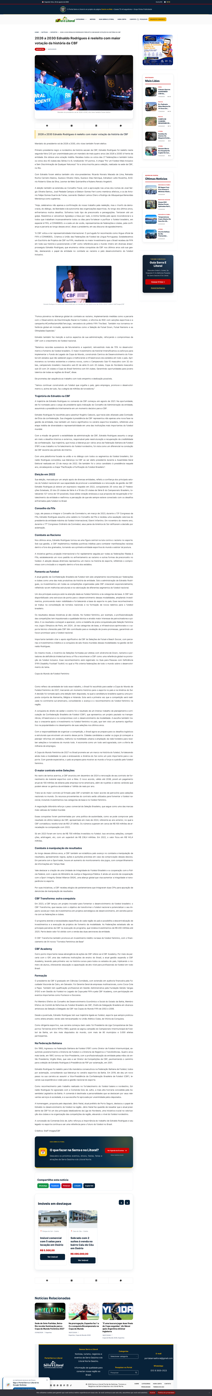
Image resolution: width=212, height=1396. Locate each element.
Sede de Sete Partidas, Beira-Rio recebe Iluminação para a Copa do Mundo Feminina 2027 (49, 1326)
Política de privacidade (166, 1392)
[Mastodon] (64, 1385)
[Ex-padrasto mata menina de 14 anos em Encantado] (151, 106)
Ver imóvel (52, 1257)
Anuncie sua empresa (158, 288)
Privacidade (145, 1387)
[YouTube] (54, 1385)
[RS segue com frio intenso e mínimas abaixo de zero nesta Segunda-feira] (151, 189)
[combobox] (121, 1372)
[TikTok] (71, 1385)
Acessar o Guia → (158, 282)
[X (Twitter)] (71, 125)
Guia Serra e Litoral (106, 19)
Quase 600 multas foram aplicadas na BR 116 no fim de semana (164, 206)
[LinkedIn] (96, 125)
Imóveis (92, 19)
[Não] (209, 1393)
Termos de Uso (158, 1387)
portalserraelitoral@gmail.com (159, 1358)
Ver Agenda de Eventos (117, 1150)
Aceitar (152, 1392)
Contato (133, 19)
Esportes (40, 49)
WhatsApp (43, 1186)
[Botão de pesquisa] (136, 1372)
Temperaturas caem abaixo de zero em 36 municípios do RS (164, 221)
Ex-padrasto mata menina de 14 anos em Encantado (164, 107)
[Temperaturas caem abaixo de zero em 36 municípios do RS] (151, 219)
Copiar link (89, 1186)
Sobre (136, 1384)
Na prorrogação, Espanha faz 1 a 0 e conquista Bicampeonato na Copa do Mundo (84, 1326)
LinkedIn (77, 1186)
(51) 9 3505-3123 (158, 1370)
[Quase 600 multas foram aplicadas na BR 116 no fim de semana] (151, 204)
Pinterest (66, 1186)
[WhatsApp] (121, 125)
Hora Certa (122, 19)
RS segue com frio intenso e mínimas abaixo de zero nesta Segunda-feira (164, 191)
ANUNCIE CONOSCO (157, 19)
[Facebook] (47, 125)
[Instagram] (51, 1385)
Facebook (55, 1186)
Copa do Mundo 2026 (83, 1335)
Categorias (80, 19)
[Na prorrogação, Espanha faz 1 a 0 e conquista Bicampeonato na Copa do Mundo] (84, 1311)
